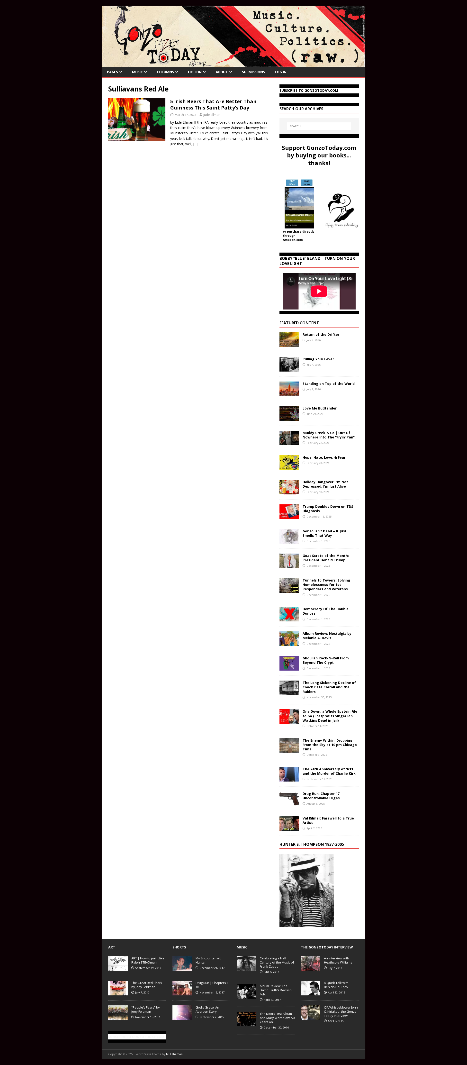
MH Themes (174, 1054)
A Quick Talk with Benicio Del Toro (336, 985)
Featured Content (299, 323)
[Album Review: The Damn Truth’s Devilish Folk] (246, 996)
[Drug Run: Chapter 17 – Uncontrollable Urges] (289, 803)
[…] (195, 144)
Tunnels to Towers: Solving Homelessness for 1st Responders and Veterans (326, 584)
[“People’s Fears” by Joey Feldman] (118, 1017)
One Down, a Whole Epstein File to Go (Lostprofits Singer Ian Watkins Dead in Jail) (330, 715)
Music (137, 72)
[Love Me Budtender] (289, 418)
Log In (281, 72)
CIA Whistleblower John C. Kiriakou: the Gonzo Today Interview (341, 1011)
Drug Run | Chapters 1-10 (212, 985)
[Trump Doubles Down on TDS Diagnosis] (289, 516)
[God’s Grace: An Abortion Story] (182, 1017)
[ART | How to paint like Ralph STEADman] (118, 968)
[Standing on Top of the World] (289, 393)
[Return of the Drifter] (289, 344)
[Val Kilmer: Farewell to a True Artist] (289, 827)
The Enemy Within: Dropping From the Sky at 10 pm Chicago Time (330, 744)
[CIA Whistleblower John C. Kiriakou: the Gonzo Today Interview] (310, 1017)
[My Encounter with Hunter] (182, 968)
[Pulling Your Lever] (289, 368)
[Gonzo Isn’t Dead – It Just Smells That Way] (289, 540)
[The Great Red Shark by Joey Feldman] (118, 993)
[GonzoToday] (233, 64)
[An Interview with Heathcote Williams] (310, 968)
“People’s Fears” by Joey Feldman (145, 1009)
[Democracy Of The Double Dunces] (289, 618)
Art (111, 947)
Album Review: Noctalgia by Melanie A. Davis (327, 635)
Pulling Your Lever (318, 359)
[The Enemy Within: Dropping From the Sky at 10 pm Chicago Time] (289, 749)
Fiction (195, 72)
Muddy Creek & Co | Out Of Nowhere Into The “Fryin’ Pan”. (329, 434)
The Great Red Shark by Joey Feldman (146, 985)
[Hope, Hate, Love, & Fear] (289, 467)
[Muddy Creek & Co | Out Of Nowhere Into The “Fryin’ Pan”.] (289, 442)
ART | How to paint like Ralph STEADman (147, 960)
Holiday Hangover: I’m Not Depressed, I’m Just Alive (325, 484)
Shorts (179, 947)
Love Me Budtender (320, 408)
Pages (112, 72)
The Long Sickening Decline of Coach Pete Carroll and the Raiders (329, 687)
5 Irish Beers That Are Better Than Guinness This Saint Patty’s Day (213, 104)
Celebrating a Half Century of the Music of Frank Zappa (277, 962)
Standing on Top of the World (329, 383)
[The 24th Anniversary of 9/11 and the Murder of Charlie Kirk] (289, 778)
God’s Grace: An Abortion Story (207, 1009)
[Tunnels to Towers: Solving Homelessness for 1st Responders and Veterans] (289, 590)
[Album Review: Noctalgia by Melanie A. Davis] (289, 643)
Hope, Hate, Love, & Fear (324, 457)
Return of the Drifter (321, 334)
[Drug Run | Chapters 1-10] (182, 993)
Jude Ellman (211, 114)
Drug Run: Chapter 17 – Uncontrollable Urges (322, 795)
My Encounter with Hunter (209, 960)
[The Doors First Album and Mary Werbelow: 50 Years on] (246, 1023)
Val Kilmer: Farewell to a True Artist (328, 820)
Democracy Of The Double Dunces (326, 611)
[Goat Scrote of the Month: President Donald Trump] (289, 565)
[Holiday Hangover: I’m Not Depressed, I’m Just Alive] (289, 491)
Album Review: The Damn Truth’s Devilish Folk (276, 990)
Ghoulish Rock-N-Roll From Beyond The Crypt (326, 660)
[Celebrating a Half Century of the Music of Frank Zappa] (246, 968)
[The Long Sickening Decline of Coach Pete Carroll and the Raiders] (289, 692)
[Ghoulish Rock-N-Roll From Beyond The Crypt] (289, 667)
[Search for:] (319, 126)
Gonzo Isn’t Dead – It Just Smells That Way (325, 533)
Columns (165, 72)
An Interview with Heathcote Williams (338, 960)
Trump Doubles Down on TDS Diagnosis (328, 508)
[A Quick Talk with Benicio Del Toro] (310, 993)
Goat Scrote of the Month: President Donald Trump (326, 557)
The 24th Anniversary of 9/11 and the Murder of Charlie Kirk (329, 771)
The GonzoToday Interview (327, 947)
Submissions (253, 72)
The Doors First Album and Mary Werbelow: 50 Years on (277, 1017)
